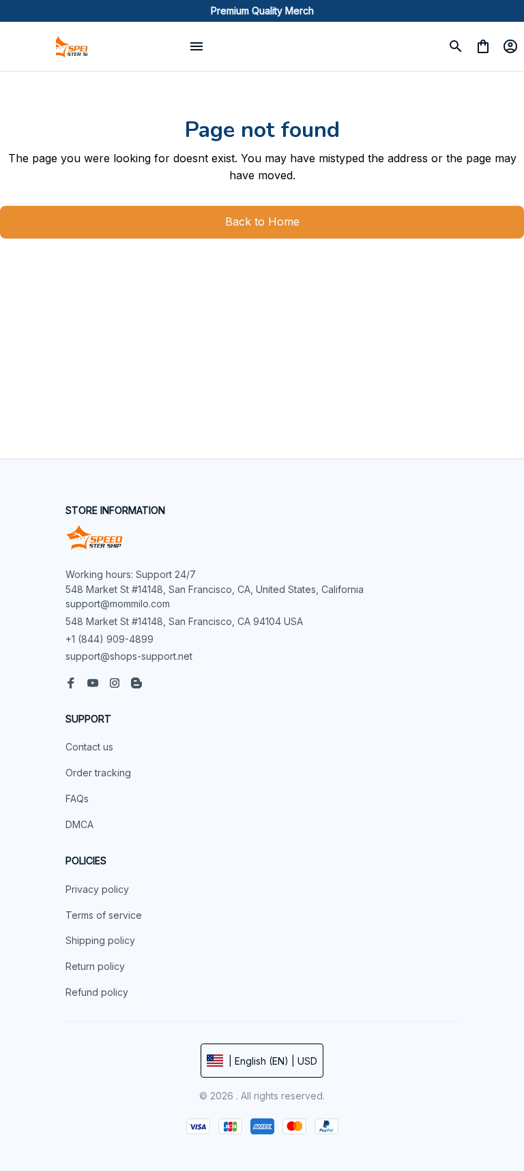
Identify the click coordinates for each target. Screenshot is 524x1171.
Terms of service (104, 915)
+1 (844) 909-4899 (110, 639)
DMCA (79, 824)
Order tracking (98, 772)
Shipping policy (100, 940)
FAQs (77, 798)
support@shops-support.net (129, 656)
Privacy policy (97, 889)
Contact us (89, 746)
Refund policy (97, 992)
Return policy (95, 966)
